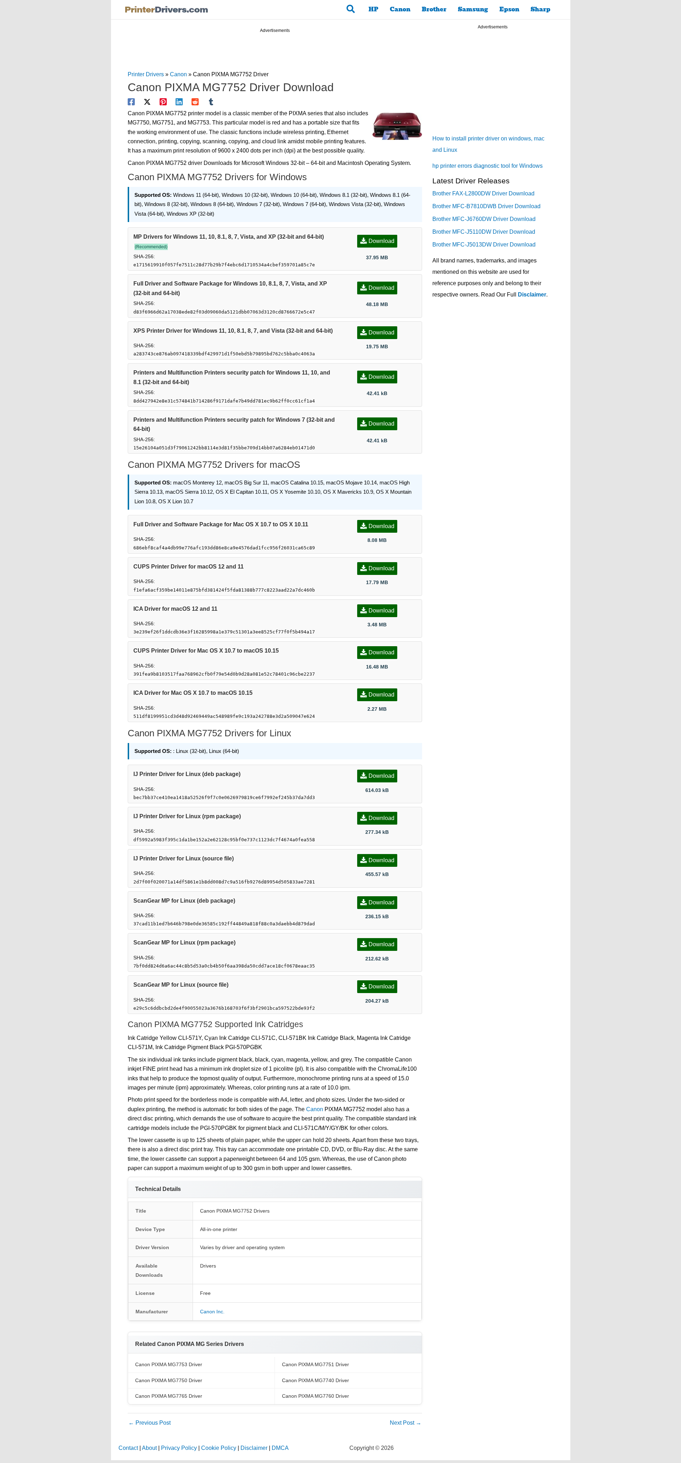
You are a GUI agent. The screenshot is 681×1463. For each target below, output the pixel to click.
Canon (400, 9)
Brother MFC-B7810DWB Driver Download (486, 206)
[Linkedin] (179, 101)
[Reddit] (195, 101)
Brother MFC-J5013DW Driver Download (484, 245)
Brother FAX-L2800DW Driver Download (483, 193)
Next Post (405, 1423)
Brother (434, 9)
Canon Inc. (212, 1311)
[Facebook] (131, 101)
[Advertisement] (275, 53)
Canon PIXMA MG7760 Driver (315, 1396)
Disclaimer (532, 295)
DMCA (280, 1448)
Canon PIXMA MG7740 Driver (315, 1380)
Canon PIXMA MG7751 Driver (315, 1364)
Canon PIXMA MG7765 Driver (168, 1396)
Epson (509, 9)
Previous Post (149, 1423)
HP (373, 9)
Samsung (473, 9)
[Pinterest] (163, 101)
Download (381, 241)
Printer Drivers (146, 74)
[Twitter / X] (147, 101)
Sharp (540, 9)
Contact (128, 1448)
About (149, 1448)
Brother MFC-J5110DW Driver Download (483, 232)
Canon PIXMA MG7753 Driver (168, 1364)
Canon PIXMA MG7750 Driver (168, 1380)
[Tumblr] (211, 101)
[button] (351, 9)
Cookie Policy (218, 1448)
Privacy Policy (179, 1448)
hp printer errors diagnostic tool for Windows (487, 166)
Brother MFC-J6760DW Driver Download (484, 219)
